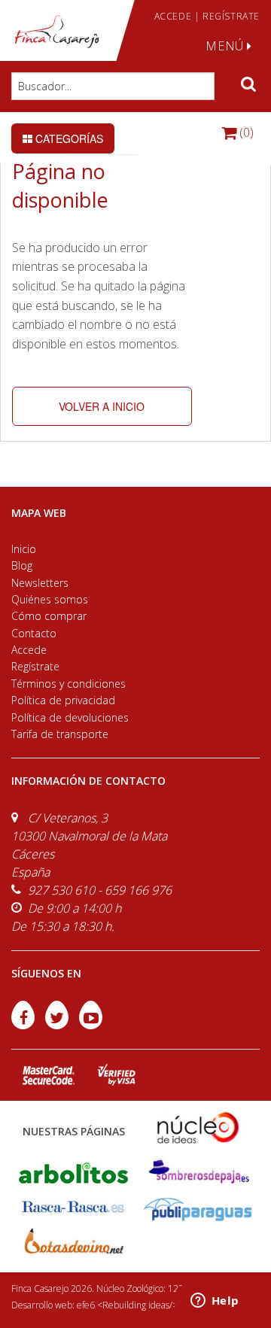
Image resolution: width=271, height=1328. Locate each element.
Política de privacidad (63, 700)
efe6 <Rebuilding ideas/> (127, 1305)
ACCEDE (173, 16)
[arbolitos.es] (73, 1172)
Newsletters (40, 583)
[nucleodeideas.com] (197, 1127)
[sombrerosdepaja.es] (197, 1172)
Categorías (67, 138)
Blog (21, 565)
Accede (29, 650)
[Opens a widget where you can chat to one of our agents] (214, 1301)
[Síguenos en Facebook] (24, 1025)
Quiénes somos (49, 599)
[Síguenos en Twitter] (58, 1025)
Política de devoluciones (70, 717)
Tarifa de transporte (59, 734)
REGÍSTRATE (231, 16)
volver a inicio (102, 406)
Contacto (33, 633)
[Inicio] (56, 31)
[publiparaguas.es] (197, 1208)
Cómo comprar (49, 616)
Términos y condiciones (68, 683)
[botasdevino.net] (73, 1244)
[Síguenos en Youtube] (90, 1025)
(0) (245, 132)
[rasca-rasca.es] (73, 1206)
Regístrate (35, 666)
